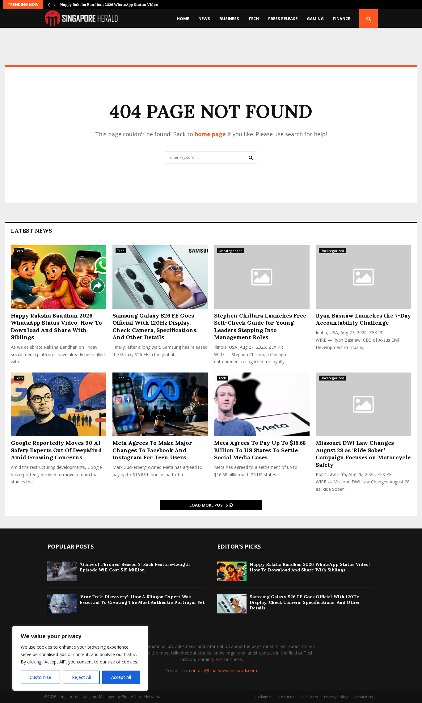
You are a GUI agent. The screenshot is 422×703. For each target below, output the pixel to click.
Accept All (121, 677)
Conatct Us (363, 697)
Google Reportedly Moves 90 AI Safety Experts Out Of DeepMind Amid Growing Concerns (56, 450)
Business (229, 18)
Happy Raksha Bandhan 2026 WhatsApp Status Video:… (111, 4)
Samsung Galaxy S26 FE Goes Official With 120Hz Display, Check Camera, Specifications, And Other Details (154, 326)
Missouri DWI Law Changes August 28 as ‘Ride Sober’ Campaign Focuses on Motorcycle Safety (363, 453)
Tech (253, 18)
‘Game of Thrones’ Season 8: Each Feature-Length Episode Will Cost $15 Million (135, 567)
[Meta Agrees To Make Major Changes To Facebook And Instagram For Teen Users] (160, 404)
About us (286, 697)
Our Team (309, 697)
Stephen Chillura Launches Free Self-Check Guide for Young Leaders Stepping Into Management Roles (260, 326)
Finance (341, 18)
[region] (80, 658)
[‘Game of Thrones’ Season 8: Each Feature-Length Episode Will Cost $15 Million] (62, 571)
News (204, 18)
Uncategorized (231, 251)
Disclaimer (263, 697)
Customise (40, 677)
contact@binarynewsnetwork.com (223, 670)
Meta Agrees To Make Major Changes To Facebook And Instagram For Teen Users (152, 450)
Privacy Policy (336, 697)
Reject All (81, 677)
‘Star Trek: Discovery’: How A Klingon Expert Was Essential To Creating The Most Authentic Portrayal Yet (142, 599)
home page (210, 134)
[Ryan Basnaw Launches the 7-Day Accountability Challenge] (363, 277)
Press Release (283, 18)
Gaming (315, 18)
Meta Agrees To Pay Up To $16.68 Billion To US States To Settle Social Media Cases (260, 450)
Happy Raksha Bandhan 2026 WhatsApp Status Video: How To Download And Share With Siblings (56, 326)
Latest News (31, 230)
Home (183, 18)
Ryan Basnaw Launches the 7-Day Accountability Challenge (363, 319)
